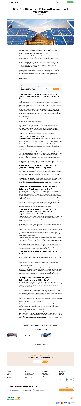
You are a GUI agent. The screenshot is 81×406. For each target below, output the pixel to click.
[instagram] (60, 374)
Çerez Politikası (28, 377)
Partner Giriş (66, 387)
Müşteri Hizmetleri (14, 390)
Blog (41, 2)
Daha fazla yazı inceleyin (40, 344)
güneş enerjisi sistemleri (35, 325)
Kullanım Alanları (34, 2)
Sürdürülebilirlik (47, 2)
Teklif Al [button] (70, 2)
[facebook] (62, 374)
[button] (57, 2)
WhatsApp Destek (40, 390)
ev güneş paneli (45, 325)
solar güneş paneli (53, 325)
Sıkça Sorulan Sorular (29, 373)
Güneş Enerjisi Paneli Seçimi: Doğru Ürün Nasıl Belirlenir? (35, 80)
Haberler (9, 376)
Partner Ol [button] (62, 2)
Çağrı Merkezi (27, 390)
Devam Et (56, 88)
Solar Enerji (26, 325)
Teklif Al (9, 373)
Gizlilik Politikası (28, 376)
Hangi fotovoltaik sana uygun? (14, 378)
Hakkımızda (26, 2)
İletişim (43, 376)
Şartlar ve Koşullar (29, 374)
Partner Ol (9, 377)
